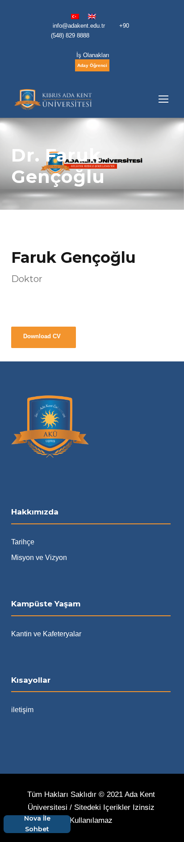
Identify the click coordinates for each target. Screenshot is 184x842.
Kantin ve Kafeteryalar (46, 634)
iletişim (22, 709)
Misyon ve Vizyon (39, 557)
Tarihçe (22, 542)
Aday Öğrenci (92, 65)
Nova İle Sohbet (37, 824)
